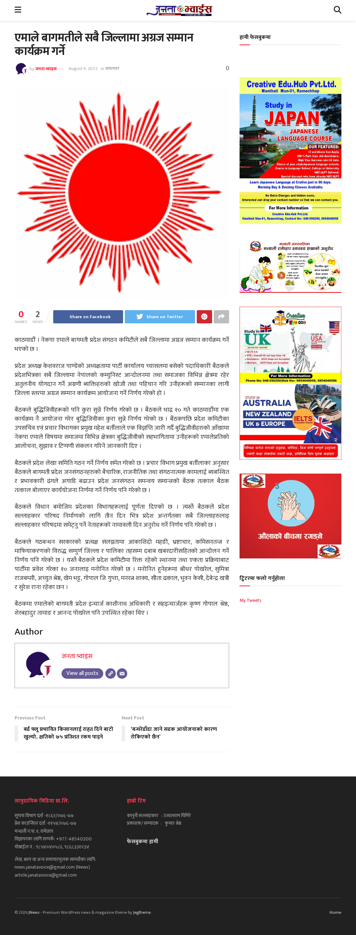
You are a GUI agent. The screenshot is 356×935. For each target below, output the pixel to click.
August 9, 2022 (83, 68)
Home (335, 912)
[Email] (122, 673)
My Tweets (250, 600)
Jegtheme (142, 912)
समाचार (112, 68)
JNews (34, 912)
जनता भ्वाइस (46, 68)
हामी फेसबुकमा (255, 37)
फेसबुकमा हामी (142, 841)
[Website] (110, 673)
